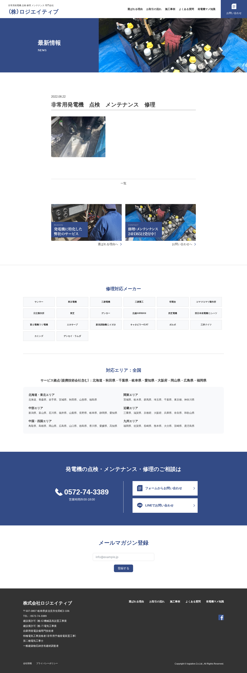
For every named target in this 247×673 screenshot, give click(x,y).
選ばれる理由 (135, 9)
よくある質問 (186, 9)
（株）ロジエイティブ (33, 12)
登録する (123, 568)
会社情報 (27, 663)
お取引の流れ (153, 9)
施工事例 (170, 9)
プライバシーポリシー (47, 663)
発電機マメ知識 (206, 9)
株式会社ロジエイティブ (47, 603)
